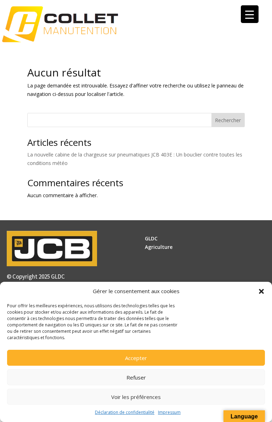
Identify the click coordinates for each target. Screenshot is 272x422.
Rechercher (228, 120)
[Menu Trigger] (250, 14)
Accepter (136, 357)
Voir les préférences (136, 396)
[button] (261, 291)
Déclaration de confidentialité (124, 412)
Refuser (136, 377)
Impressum (169, 412)
